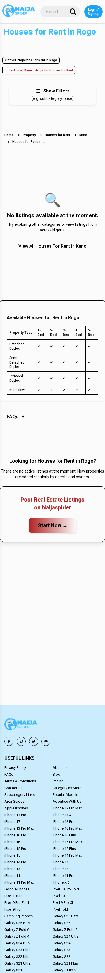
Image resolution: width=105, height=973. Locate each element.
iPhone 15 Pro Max (67, 842)
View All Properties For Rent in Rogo (31, 60)
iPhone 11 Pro (63, 875)
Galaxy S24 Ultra (66, 936)
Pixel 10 (59, 896)
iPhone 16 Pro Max (67, 828)
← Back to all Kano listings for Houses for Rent (39, 70)
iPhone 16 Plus (64, 835)
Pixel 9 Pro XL (63, 902)
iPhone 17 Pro (15, 815)
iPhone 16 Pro (15, 835)
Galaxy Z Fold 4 (16, 936)
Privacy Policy (15, 768)
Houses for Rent (57, 135)
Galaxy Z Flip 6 (64, 970)
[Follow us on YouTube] (45, 741)
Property (29, 135)
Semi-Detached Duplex (16, 362)
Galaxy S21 (13, 970)
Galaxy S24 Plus (17, 943)
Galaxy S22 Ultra (17, 956)
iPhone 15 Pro (15, 848)
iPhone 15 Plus (64, 848)
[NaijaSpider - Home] (21, 725)
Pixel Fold (60, 909)
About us (60, 768)
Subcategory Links (19, 795)
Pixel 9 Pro (12, 909)
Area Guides (14, 801)
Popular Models (65, 795)
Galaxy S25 (61, 923)
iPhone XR (61, 882)
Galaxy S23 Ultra (17, 950)
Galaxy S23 (61, 950)
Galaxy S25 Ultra (66, 916)
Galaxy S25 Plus (17, 923)
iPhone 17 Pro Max (67, 808)
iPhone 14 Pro (15, 862)
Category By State (67, 788)
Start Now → (52, 525)
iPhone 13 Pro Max (19, 828)
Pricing (58, 781)
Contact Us (13, 788)
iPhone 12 (60, 869)
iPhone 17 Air (63, 815)
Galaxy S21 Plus (65, 963)
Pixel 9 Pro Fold (16, 902)
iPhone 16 (12, 842)
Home (9, 135)
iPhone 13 (12, 869)
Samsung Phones (18, 916)
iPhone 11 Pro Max (19, 882)
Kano (83, 135)
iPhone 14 (60, 862)
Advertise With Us (67, 801)
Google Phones (16, 889)
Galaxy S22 (61, 956)
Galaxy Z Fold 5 (65, 929)
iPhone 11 (12, 875)
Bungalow (17, 390)
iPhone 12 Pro (63, 822)
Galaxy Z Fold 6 (16, 929)
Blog (56, 774)
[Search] (73, 11)
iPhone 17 (12, 822)
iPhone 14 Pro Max (67, 855)
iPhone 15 (12, 855)
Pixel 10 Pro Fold (66, 889)
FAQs (8, 774)
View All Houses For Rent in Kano (52, 246)
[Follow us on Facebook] (8, 741)
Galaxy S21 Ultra (17, 963)
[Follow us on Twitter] (33, 741)
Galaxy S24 (61, 943)
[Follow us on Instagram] (21, 741)
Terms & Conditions (20, 781)
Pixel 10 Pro (13, 896)
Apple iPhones (16, 808)
